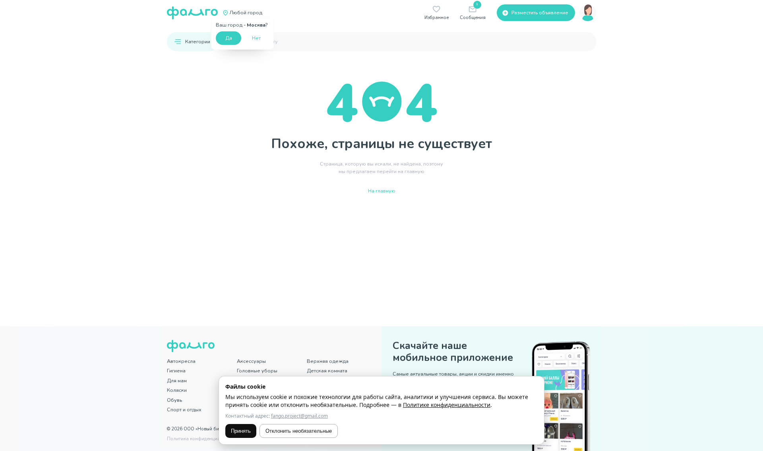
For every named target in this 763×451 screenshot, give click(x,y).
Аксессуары (251, 361)
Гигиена (176, 370)
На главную (381, 190)
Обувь (174, 400)
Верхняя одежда (328, 361)
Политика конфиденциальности (202, 439)
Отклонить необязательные (298, 431)
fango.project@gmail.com (299, 415)
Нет (256, 38)
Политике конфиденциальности (446, 405)
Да (228, 38)
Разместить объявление (539, 12)
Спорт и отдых (184, 409)
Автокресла (181, 361)
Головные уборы (257, 370)
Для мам (177, 380)
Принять (241, 431)
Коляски (177, 390)
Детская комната (327, 370)
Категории (197, 41)
